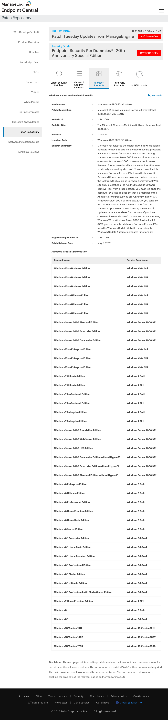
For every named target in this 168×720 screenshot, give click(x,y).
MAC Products (139, 85)
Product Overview (28, 42)
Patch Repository (29, 131)
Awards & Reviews (28, 151)
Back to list (157, 95)
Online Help (32, 82)
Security (78, 696)
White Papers (31, 102)
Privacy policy (119, 696)
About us (24, 696)
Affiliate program (38, 703)
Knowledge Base (29, 62)
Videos (35, 92)
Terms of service (57, 696)
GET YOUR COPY (149, 53)
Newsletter (61, 703)
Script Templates (29, 112)
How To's (34, 52)
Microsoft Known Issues (25, 122)
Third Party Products (119, 84)
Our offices (102, 703)
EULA (39, 696)
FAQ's (35, 72)
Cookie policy (141, 696)
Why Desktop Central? (26, 32)
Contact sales (82, 703)
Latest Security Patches (59, 84)
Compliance (97, 696)
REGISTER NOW (149, 36)
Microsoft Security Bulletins (79, 85)
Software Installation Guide (23, 141)
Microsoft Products (99, 84)
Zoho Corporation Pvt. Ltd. (77, 711)
